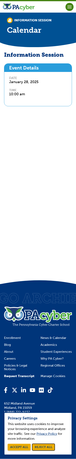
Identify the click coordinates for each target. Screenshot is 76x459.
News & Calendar (53, 338)
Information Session (32, 20)
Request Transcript (19, 376)
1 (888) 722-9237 (17, 412)
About (8, 352)
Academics (49, 345)
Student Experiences (56, 352)
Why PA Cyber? (52, 358)
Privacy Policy (46, 434)
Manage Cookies (53, 376)
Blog (7, 345)
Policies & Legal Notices (15, 367)
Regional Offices (53, 365)
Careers (10, 358)
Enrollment (12, 338)
